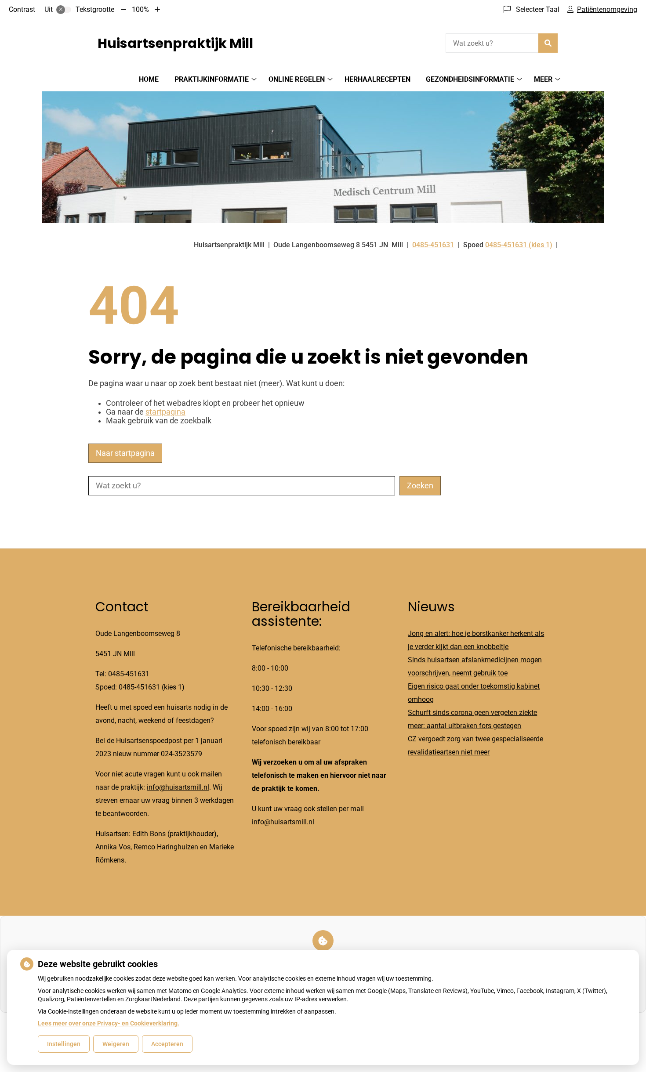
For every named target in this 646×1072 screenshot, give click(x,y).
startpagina (165, 412)
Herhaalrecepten (377, 79)
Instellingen (63, 1043)
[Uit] (63, 10)
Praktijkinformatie (211, 79)
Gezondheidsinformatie (470, 79)
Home (149, 79)
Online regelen (297, 79)
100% (140, 9)
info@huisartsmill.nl (178, 787)
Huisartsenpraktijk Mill (175, 43)
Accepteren (167, 1043)
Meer (543, 79)
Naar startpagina (125, 453)
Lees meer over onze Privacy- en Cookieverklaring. (108, 1023)
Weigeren (115, 1043)
